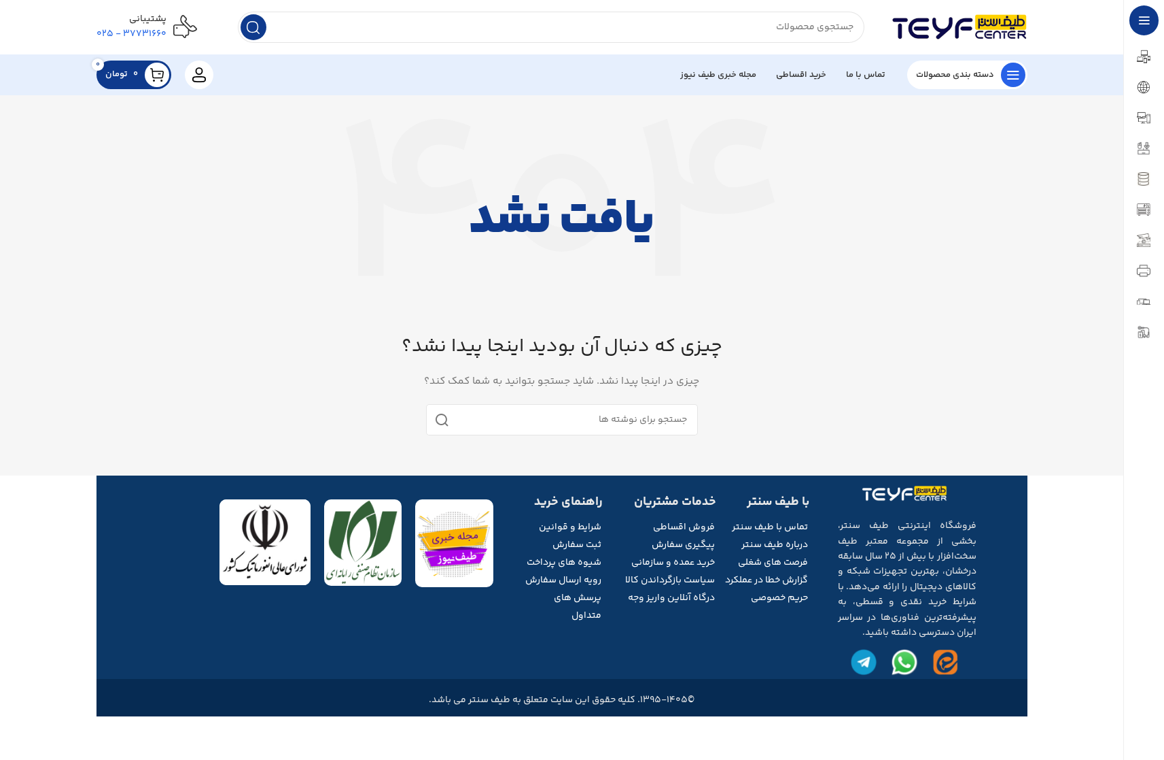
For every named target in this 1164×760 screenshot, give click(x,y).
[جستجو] (253, 27)
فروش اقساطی (684, 527)
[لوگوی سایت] (959, 27)
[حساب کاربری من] (199, 74)
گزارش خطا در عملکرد (766, 580)
